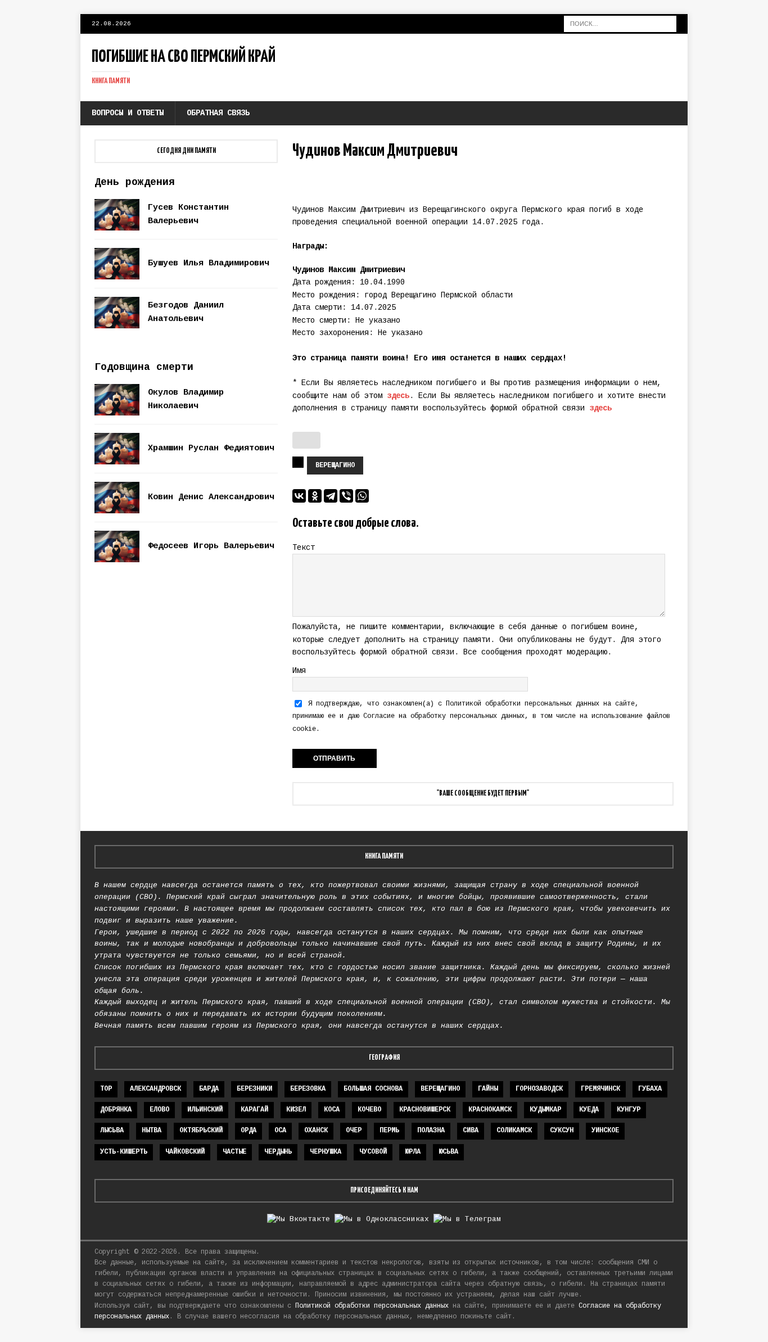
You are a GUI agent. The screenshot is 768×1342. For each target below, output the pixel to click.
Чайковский (185, 1152)
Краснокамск (490, 1110)
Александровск (155, 1089)
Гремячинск (600, 1089)
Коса (332, 1110)
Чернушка (325, 1152)
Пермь (389, 1131)
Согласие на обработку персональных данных (444, 716)
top (106, 1089)
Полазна (431, 1131)
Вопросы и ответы (128, 113)
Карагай (254, 1110)
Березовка (308, 1089)
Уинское (605, 1131)
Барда (209, 1089)
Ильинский (205, 1110)
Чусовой (373, 1152)
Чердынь (278, 1152)
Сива (470, 1131)
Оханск (316, 1131)
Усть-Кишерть (123, 1152)
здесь (398, 395)
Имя (299, 670)
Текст (303, 547)
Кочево (369, 1110)
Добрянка (116, 1110)
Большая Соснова (373, 1089)
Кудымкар (545, 1110)
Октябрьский (201, 1131)
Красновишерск (424, 1110)
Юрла (413, 1152)
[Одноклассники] (315, 496)
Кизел (296, 1110)
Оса (280, 1131)
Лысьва (112, 1131)
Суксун (561, 1131)
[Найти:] (620, 23)
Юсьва (448, 1152)
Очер (354, 1131)
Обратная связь (218, 113)
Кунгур (628, 1110)
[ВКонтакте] (299, 496)
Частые (234, 1152)
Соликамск (514, 1131)
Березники (254, 1089)
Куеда (589, 1110)
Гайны (488, 1089)
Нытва (151, 1131)
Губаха (650, 1089)
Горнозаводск (539, 1089)
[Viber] (346, 496)
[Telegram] (330, 496)
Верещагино (335, 465)
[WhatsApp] (362, 496)
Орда (248, 1131)
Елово (159, 1110)
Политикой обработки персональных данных (522, 704)
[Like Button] (306, 440)
